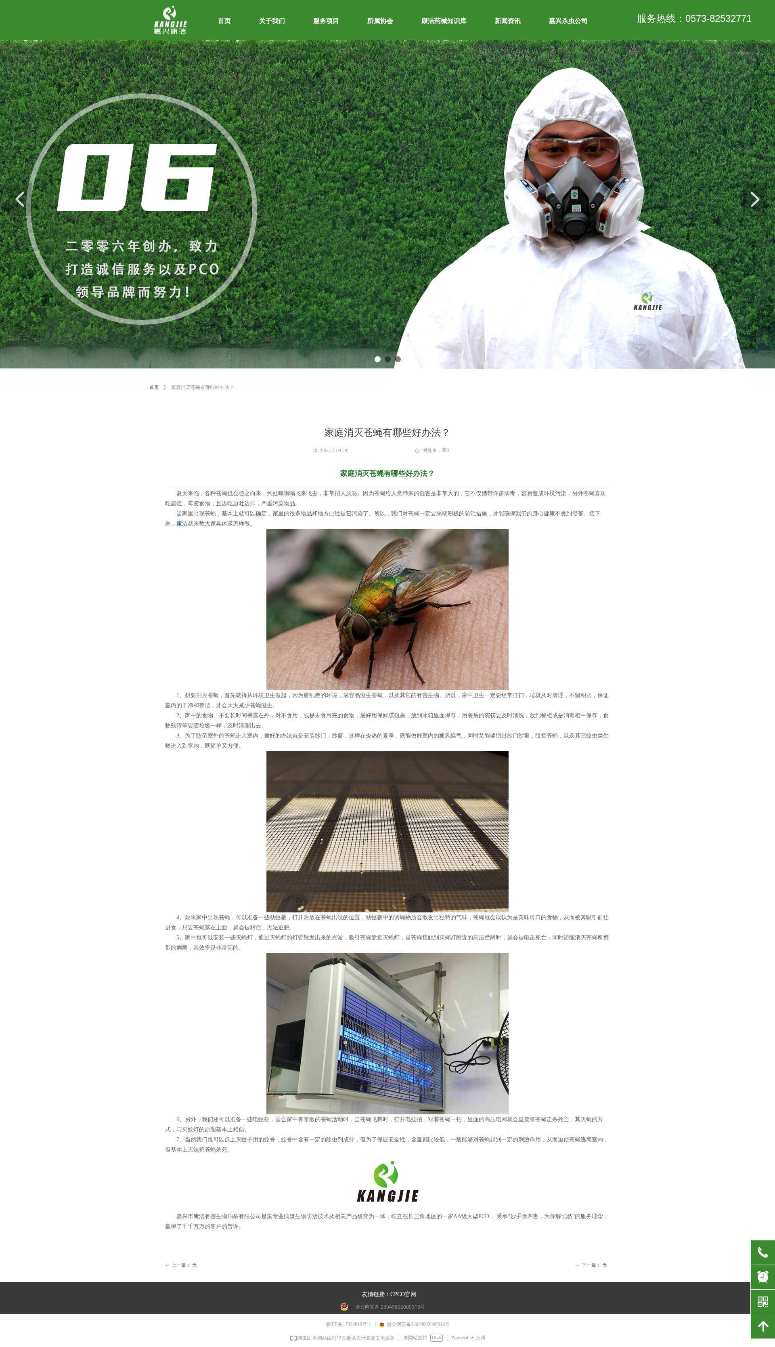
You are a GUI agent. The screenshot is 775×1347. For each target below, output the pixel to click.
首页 (154, 387)
